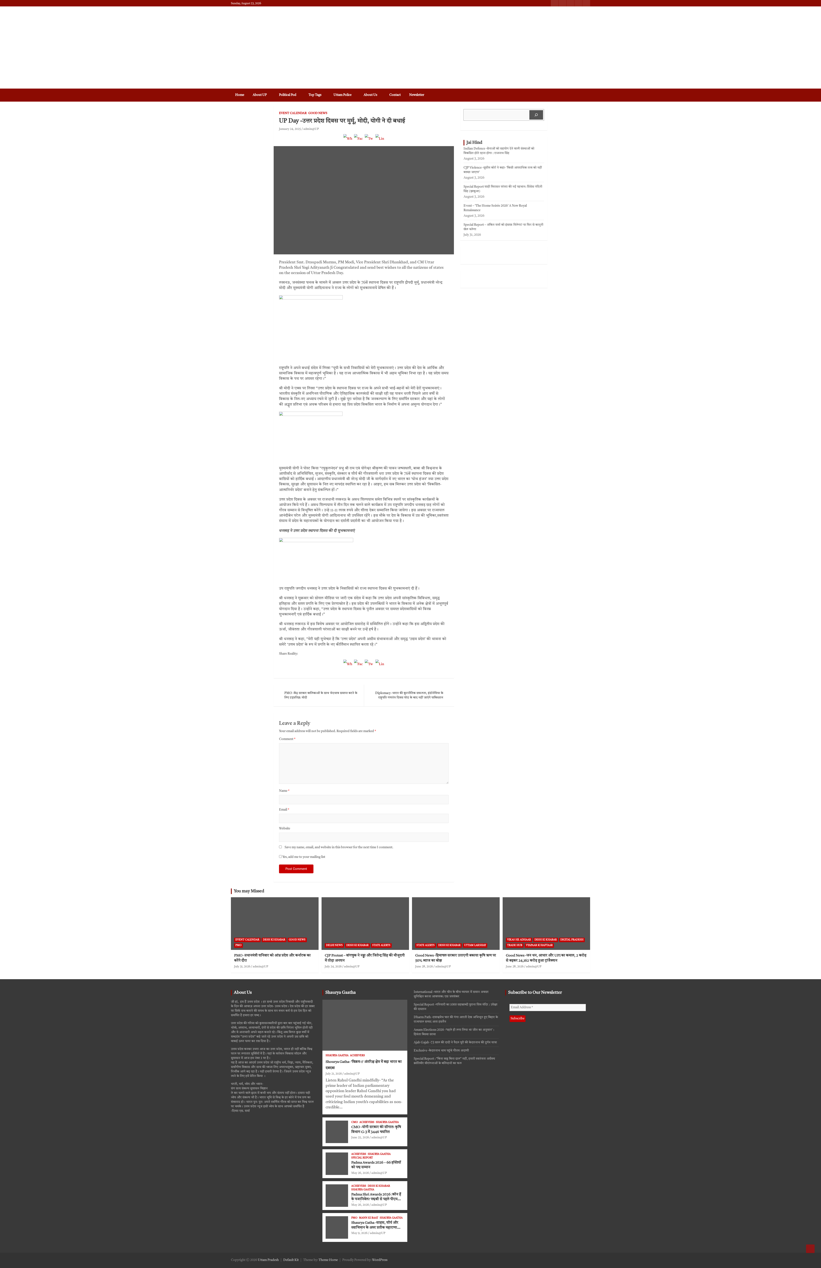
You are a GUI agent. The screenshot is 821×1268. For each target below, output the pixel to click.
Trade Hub (514, 945)
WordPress (379, 1260)
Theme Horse (328, 1260)
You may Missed (249, 891)
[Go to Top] (810, 1248)
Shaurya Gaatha (340, 993)
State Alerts (381, 945)
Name (284, 791)
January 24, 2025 (290, 129)
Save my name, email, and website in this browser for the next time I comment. (339, 847)
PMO (238, 945)
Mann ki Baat (368, 1218)
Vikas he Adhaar (519, 940)
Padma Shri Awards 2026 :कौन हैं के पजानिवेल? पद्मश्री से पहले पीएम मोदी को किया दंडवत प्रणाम (376, 1199)
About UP (260, 95)
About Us (370, 95)
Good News (317, 113)
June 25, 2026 (360, 1137)
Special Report (362, 1158)
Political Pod (287, 95)
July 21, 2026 (334, 1073)
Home (239, 95)
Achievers (357, 1055)
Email (284, 809)
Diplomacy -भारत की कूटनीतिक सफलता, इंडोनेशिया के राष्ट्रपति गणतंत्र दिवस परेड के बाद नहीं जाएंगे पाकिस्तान (409, 695)
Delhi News (334, 945)
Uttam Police (342, 95)
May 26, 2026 (360, 1173)
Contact (395, 95)
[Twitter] (369, 140)
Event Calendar (293, 113)
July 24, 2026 (333, 966)
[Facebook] (358, 140)
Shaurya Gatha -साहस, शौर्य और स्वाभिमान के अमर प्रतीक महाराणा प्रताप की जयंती (374, 1227)
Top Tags (315, 95)
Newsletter (416, 95)
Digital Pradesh (571, 940)
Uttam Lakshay (475, 945)
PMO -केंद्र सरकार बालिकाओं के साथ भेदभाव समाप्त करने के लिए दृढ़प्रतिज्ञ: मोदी (320, 695)
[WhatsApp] (348, 140)
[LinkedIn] (380, 140)
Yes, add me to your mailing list (303, 857)
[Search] (536, 115)
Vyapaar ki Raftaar (539, 945)
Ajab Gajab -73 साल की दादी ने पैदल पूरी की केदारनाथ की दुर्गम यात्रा (455, 1042)
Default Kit (291, 1260)
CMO (354, 1122)
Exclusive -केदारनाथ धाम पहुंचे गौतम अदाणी (441, 1050)
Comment (287, 739)
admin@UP (311, 129)
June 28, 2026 (424, 966)
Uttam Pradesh (268, 1260)
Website (284, 828)
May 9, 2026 (359, 1233)
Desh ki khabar (274, 940)
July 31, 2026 (242, 966)
